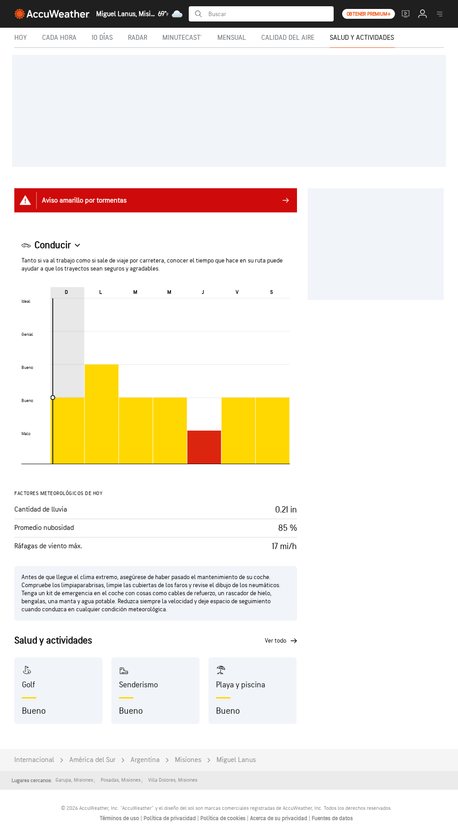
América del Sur (92, 760)
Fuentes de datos (332, 818)
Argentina (145, 760)
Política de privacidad (170, 818)
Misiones (188, 760)
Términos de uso (120, 818)
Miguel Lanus (236, 760)
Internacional (34, 760)
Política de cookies (223, 818)
